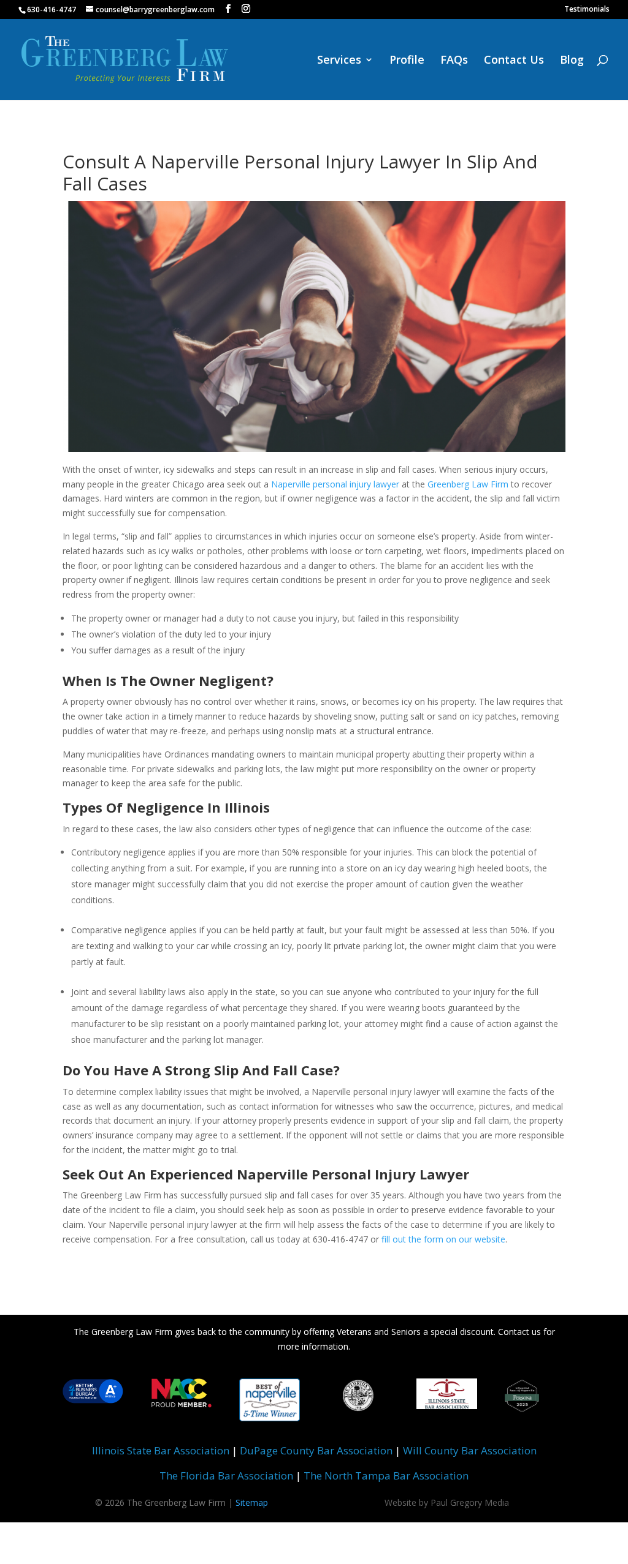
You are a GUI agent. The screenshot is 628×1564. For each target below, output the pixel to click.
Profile (406, 61)
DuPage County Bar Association (316, 1450)
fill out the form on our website (443, 1239)
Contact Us (514, 61)
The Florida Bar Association (226, 1475)
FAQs (454, 61)
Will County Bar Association (470, 1450)
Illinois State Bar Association (160, 1450)
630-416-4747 (51, 9)
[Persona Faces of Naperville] (522, 1406)
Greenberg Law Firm (467, 484)
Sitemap (252, 1502)
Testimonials (587, 10)
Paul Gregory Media (470, 1502)
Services (339, 61)
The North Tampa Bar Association (386, 1475)
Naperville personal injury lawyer (335, 484)
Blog (572, 61)
